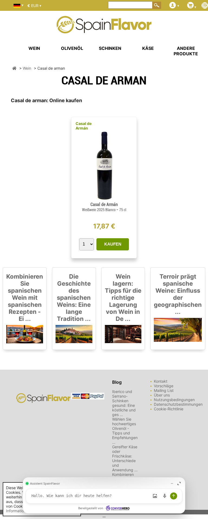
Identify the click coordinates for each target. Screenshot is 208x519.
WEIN (34, 48)
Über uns (162, 395)
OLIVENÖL (72, 48)
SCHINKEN (110, 48)
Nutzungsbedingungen (174, 399)
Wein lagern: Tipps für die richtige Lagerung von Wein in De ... (123, 297)
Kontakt (160, 381)
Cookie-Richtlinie (168, 409)
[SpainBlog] (205, 5)
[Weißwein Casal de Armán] (104, 199)
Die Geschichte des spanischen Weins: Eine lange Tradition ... (74, 297)
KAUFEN (112, 244)
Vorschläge (163, 385)
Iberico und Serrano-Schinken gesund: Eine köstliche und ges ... (124, 403)
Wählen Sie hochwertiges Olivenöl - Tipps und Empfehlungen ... (125, 430)
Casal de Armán (84, 125)
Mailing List (164, 390)
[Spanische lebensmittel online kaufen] (104, 30)
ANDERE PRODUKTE (186, 51)
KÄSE (148, 48)
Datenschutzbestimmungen (178, 404)
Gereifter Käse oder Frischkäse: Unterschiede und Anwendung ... (125, 458)
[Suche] (156, 5)
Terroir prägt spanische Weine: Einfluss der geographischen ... (178, 294)
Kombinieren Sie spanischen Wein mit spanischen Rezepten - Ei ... (24, 297)
